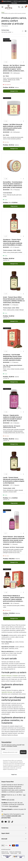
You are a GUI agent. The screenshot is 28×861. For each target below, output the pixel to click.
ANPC (20, 853)
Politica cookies (14, 853)
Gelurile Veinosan (6, 675)
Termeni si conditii (5, 853)
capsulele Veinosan (6, 692)
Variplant (15, 675)
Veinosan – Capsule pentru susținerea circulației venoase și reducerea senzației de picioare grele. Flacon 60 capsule (12, 417)
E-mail (3, 749)
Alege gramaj (14, 206)
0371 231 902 (10, 799)
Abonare (23, 752)
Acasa (2, 12)
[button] (25, 7)
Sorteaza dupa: (5, 30)
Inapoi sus (14, 774)
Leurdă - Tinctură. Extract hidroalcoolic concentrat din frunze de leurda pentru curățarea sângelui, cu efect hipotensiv (13, 480)
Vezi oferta (14, 3)
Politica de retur (4, 851)
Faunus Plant (7, 849)
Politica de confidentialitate (15, 851)
